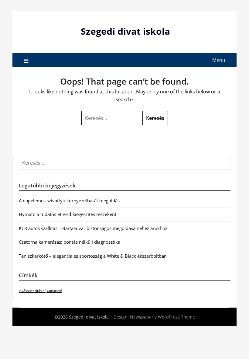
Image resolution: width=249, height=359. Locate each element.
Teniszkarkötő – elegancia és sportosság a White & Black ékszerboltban (93, 256)
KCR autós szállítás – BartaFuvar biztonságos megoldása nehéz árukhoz (93, 228)
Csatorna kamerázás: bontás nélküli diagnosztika (69, 242)
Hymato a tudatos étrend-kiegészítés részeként (67, 214)
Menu (218, 60)
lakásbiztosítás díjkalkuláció (40, 291)
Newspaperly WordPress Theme (162, 317)
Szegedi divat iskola (125, 31)
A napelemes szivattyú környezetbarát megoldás (69, 200)
